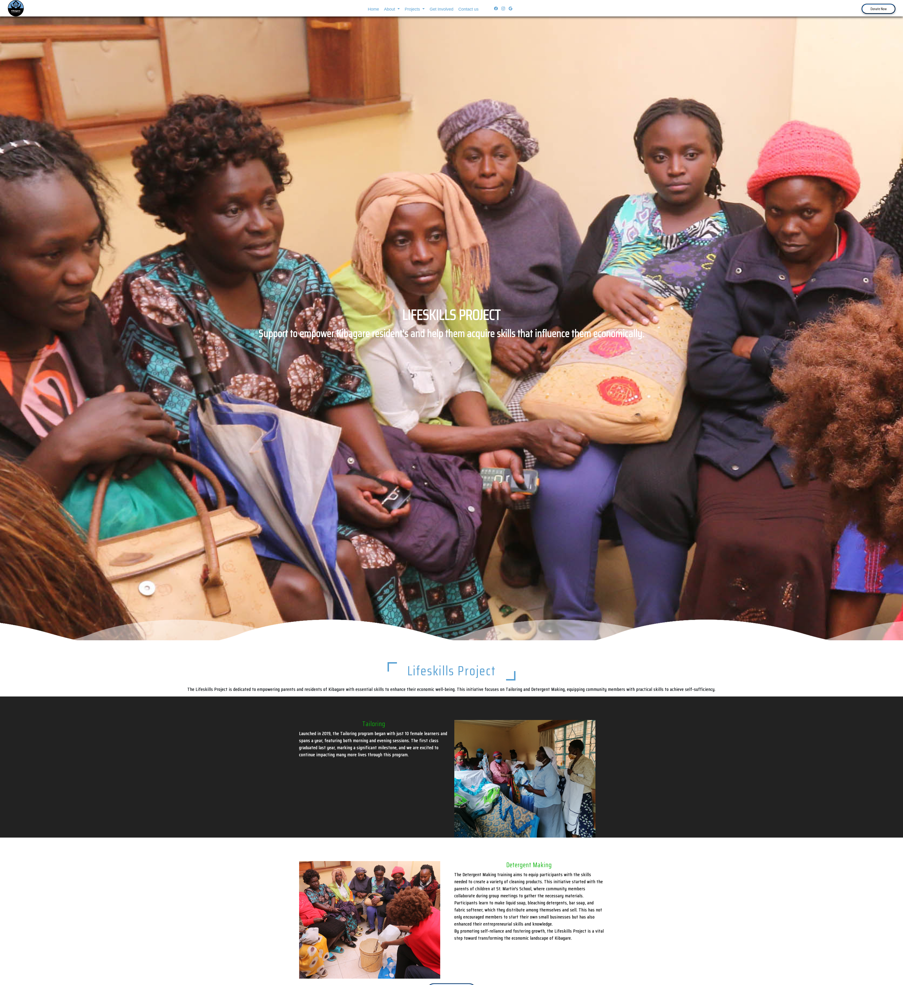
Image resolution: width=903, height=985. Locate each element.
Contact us (468, 9)
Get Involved (441, 9)
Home (373, 9)
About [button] (390, 9)
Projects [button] (413, 9)
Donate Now (879, 9)
